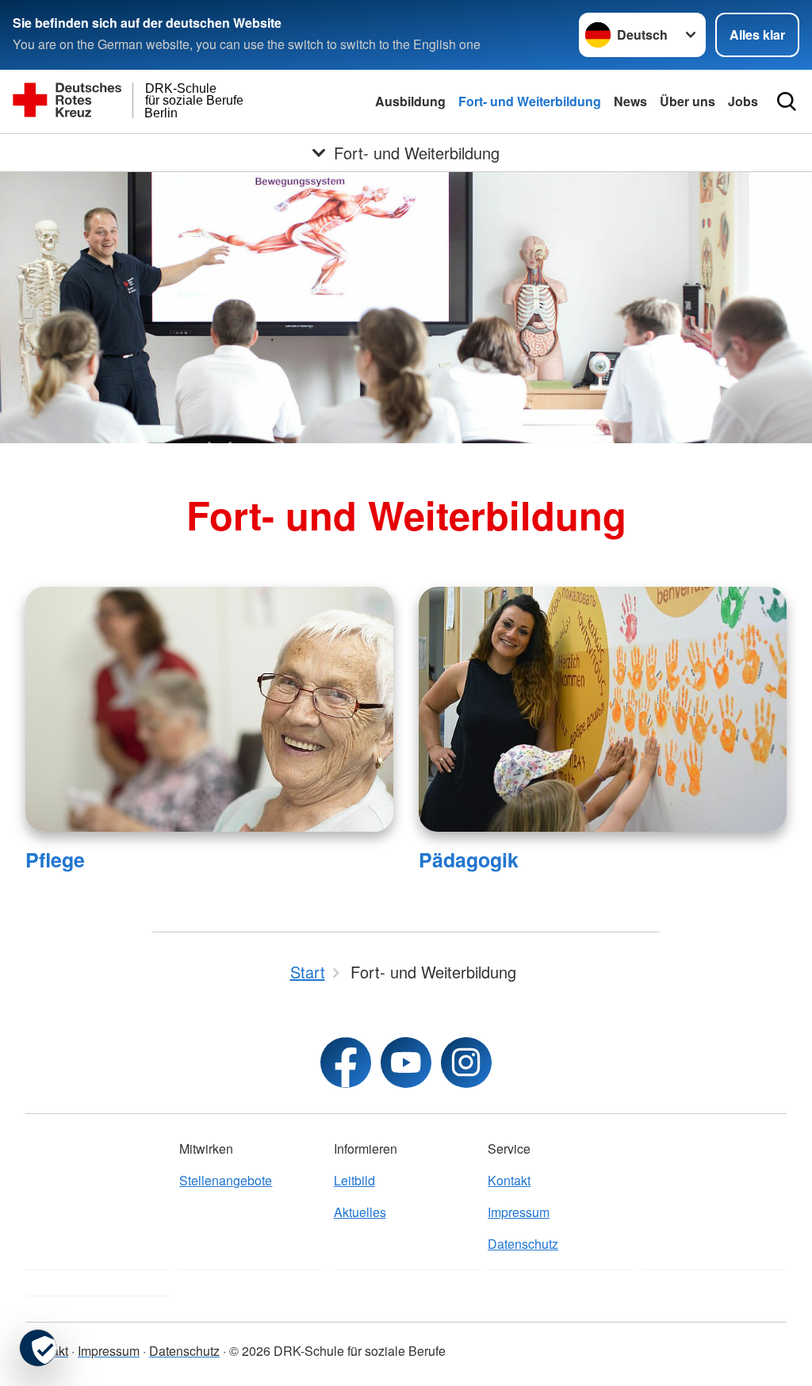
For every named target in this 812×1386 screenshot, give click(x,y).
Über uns (687, 101)
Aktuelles (360, 1212)
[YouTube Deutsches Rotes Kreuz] (406, 1062)
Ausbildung (410, 101)
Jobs (743, 101)
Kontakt (509, 1180)
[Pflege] (209, 709)
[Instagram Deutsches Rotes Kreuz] (466, 1062)
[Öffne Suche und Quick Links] (786, 101)
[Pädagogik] (603, 709)
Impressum (519, 1212)
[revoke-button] (38, 1348)
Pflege (55, 859)
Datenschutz (523, 1244)
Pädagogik (469, 859)
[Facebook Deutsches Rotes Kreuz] (345, 1062)
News (630, 101)
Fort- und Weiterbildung (529, 101)
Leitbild (354, 1180)
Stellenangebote (225, 1180)
